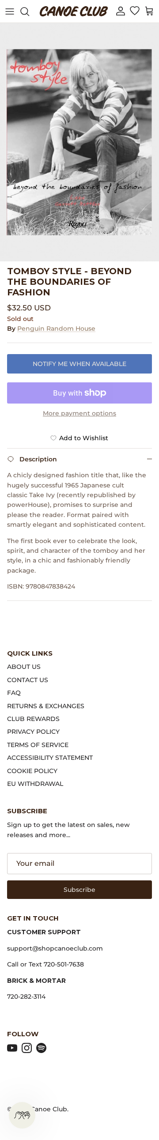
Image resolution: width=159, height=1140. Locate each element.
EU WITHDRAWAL (35, 784)
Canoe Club (48, 1109)
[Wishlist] (134, 11)
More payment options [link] (79, 413)
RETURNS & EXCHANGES (45, 706)
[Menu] (9, 11)
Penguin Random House (56, 328)
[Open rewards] (22, 1115)
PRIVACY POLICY (33, 732)
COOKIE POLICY (32, 771)
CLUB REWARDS (33, 719)
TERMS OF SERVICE (37, 745)
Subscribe (79, 890)
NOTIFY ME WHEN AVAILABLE (79, 364)
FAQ (14, 693)
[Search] (29, 11)
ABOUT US (24, 667)
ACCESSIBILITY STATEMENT (50, 758)
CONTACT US (27, 680)
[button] (120, 11)
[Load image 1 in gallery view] (79, 142)
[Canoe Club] (74, 11)
